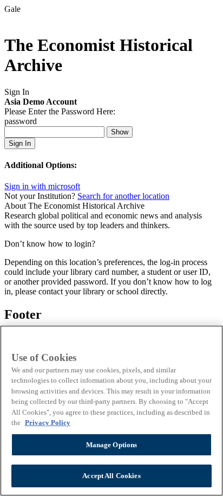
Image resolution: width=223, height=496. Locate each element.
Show (119, 132)
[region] (111, 410)
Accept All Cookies (111, 476)
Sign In (20, 143)
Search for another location (123, 196)
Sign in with (42, 186)
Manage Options (111, 445)
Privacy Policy (47, 422)
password (20, 121)
